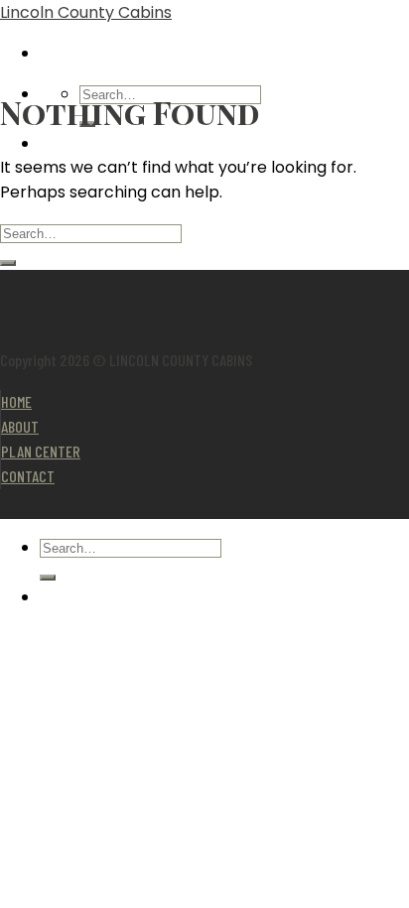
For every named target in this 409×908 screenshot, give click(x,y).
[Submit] (8, 263)
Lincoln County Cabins (86, 12)
